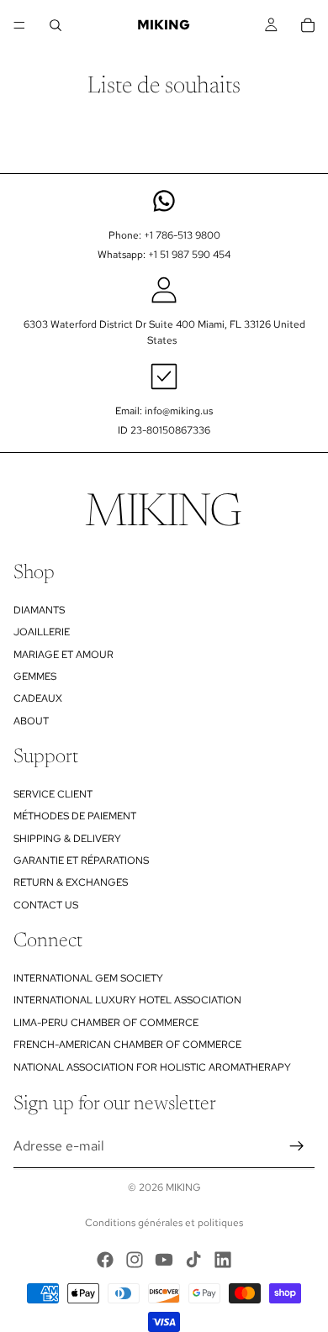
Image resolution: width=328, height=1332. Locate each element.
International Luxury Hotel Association (127, 1001)
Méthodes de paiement (74, 816)
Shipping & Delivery (67, 838)
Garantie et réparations (81, 860)
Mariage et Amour (63, 654)
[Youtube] (164, 1260)
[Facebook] (105, 1260)
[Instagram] (134, 1260)
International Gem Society (88, 978)
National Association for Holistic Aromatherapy (152, 1067)
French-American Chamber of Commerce (127, 1044)
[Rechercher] (55, 25)
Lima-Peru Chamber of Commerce (105, 1022)
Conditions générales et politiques (164, 1222)
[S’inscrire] (297, 1146)
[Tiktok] (193, 1260)
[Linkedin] (223, 1260)
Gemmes (34, 676)
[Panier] (307, 25)
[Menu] (19, 25)
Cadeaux (37, 698)
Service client (53, 794)
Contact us (45, 905)
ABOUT (31, 721)
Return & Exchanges (70, 883)
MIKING (183, 1187)
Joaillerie (41, 632)
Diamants (39, 610)
